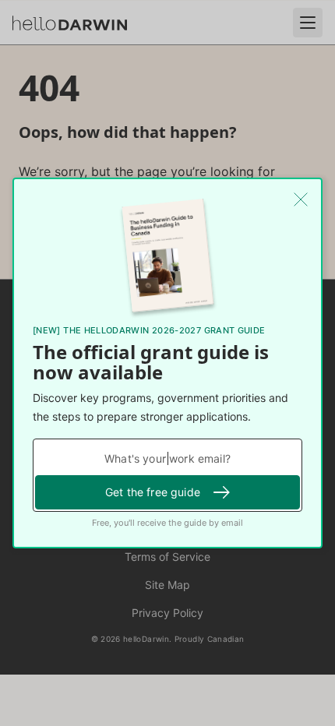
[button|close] (300, 199)
